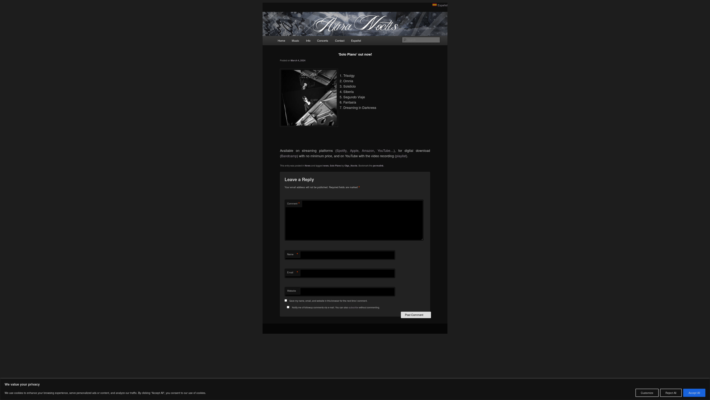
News (308, 165)
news (326, 165)
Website (291, 290)
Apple (354, 150)
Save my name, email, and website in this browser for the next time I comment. (328, 300)
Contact (339, 40)
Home (281, 40)
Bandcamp (289, 155)
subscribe (354, 307)
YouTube (384, 150)
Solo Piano (335, 165)
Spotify (341, 150)
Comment (293, 203)
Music (295, 40)
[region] (355, 389)
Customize (647, 393)
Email (292, 272)
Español (442, 5)
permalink (378, 165)
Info (308, 40)
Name (292, 254)
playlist (401, 155)
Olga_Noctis (350, 165)
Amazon (368, 150)
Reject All (670, 393)
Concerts (322, 40)
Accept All (694, 393)
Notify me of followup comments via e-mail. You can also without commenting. (335, 307)
